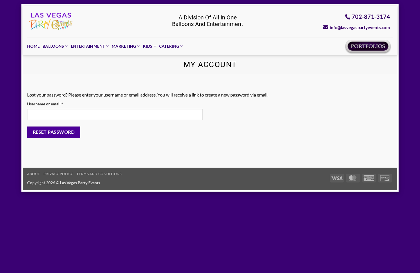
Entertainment (88, 46)
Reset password (54, 132)
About (33, 174)
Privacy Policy (58, 174)
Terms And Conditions (99, 174)
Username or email (53, 103)
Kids (147, 46)
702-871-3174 (371, 16)
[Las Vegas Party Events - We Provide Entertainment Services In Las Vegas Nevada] (51, 21)
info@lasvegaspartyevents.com (360, 27)
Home (33, 46)
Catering (169, 46)
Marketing (124, 46)
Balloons (53, 46)
